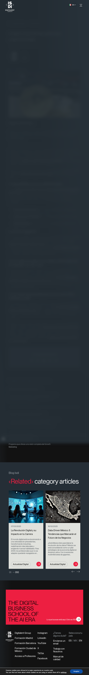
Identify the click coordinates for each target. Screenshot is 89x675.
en (80, 640)
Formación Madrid (24, 638)
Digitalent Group (23, 633)
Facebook (43, 658)
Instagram (43, 633)
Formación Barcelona (25, 643)
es (70, 640)
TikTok (41, 653)
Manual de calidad (58, 658)
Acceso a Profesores (25, 656)
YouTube (42, 643)
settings (63, 672)
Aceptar (76, 671)
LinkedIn (42, 638)
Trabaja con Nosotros (59, 650)
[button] (73, 572)
